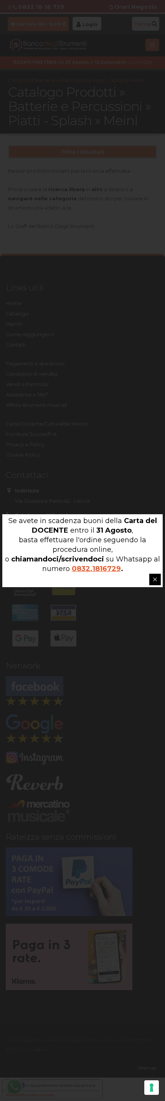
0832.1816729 (96, 569)
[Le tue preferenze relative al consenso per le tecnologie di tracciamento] (151, 1087)
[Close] (155, 579)
